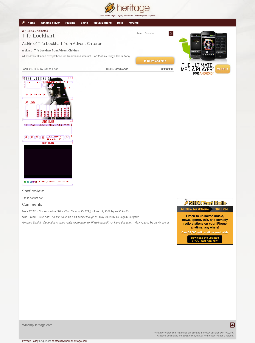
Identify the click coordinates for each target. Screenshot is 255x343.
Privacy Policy (30, 341)
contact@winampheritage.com (70, 341)
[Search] (171, 33)
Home (31, 23)
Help (120, 23)
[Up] (232, 325)
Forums (133, 23)
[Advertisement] (205, 136)
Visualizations (102, 23)
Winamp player (50, 23)
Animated (42, 31)
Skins (84, 23)
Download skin (156, 61)
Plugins (70, 23)
